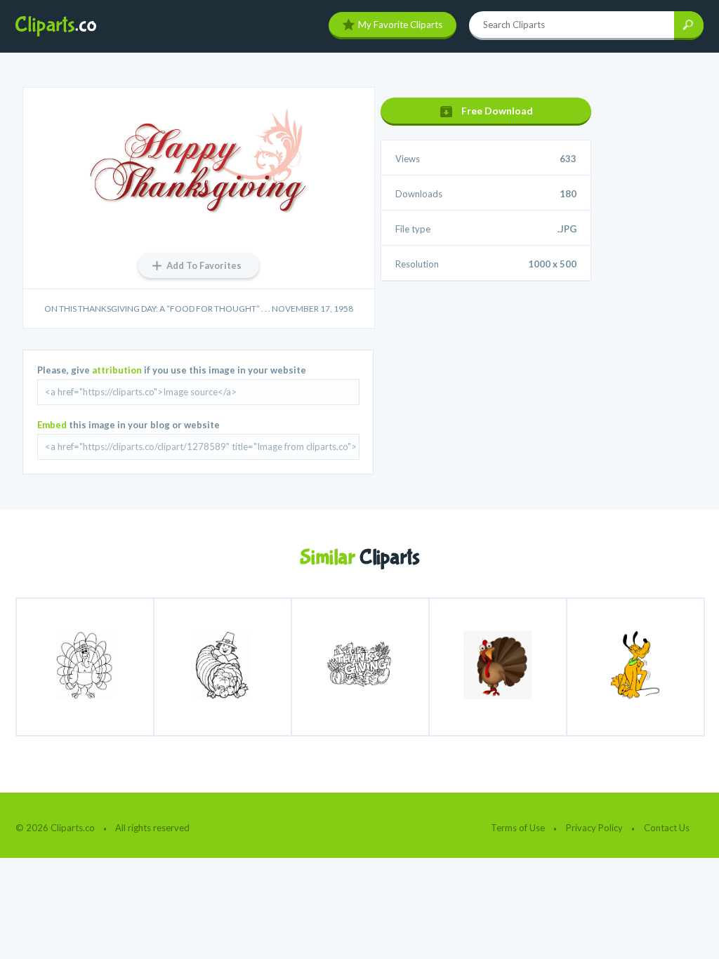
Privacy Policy (594, 827)
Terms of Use (518, 827)
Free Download (497, 111)
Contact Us (667, 827)
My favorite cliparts (400, 24)
